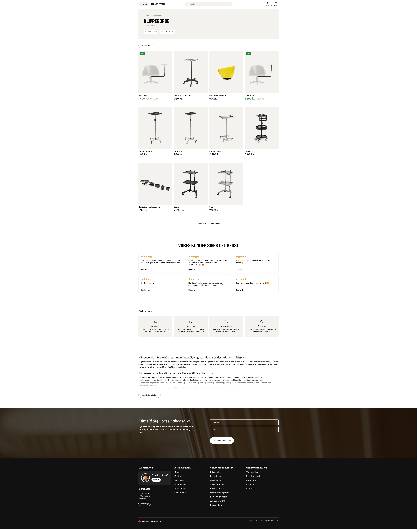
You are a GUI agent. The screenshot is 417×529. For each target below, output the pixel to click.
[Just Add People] (157, 4)
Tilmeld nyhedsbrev (222, 440)
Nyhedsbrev (180, 485)
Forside (147, 16)
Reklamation (216, 505)
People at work (253, 476)
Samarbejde (180, 493)
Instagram (251, 480)
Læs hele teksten (149, 395)
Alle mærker (216, 480)
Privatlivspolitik (217, 489)
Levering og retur (218, 497)
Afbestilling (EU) (218, 501)
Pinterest (250, 489)
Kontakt (156, 480)
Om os (177, 472)
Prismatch (215, 472)
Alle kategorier (217, 485)
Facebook (251, 485)
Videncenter (252, 472)
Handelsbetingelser (219, 493)
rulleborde (240, 364)
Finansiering (216, 476)
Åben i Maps (144, 504)
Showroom (179, 480)
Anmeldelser (180, 489)
